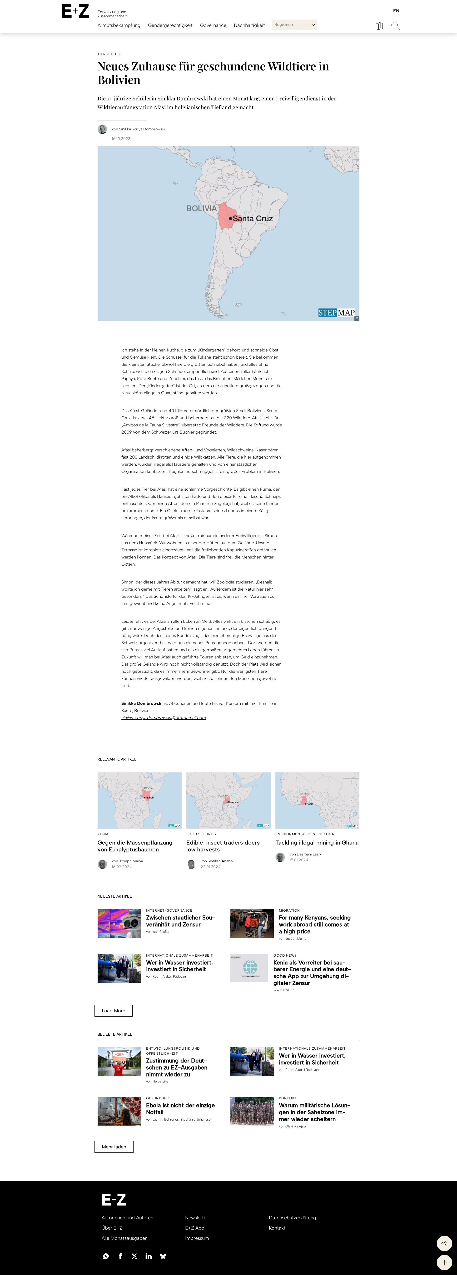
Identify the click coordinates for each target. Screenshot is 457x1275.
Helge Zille (160, 1081)
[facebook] (120, 1256)
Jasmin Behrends (166, 1119)
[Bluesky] (163, 1256)
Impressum (197, 1238)
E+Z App (194, 1228)
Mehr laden (114, 1147)
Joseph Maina (127, 861)
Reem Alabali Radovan (169, 976)
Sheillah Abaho (217, 861)
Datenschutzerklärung (292, 1218)
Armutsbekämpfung (119, 25)
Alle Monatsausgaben (125, 1238)
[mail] (106, 1256)
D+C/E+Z (287, 990)
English (396, 11)
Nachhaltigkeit (249, 25)
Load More (113, 1010)
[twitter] (134, 1256)
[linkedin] (149, 1256)
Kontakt (277, 1228)
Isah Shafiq (161, 932)
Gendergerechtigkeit (170, 25)
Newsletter (196, 1218)
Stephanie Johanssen (196, 1119)
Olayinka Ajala (295, 1126)
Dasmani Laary (306, 854)
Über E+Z (112, 1228)
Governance (213, 25)
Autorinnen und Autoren (127, 1218)
